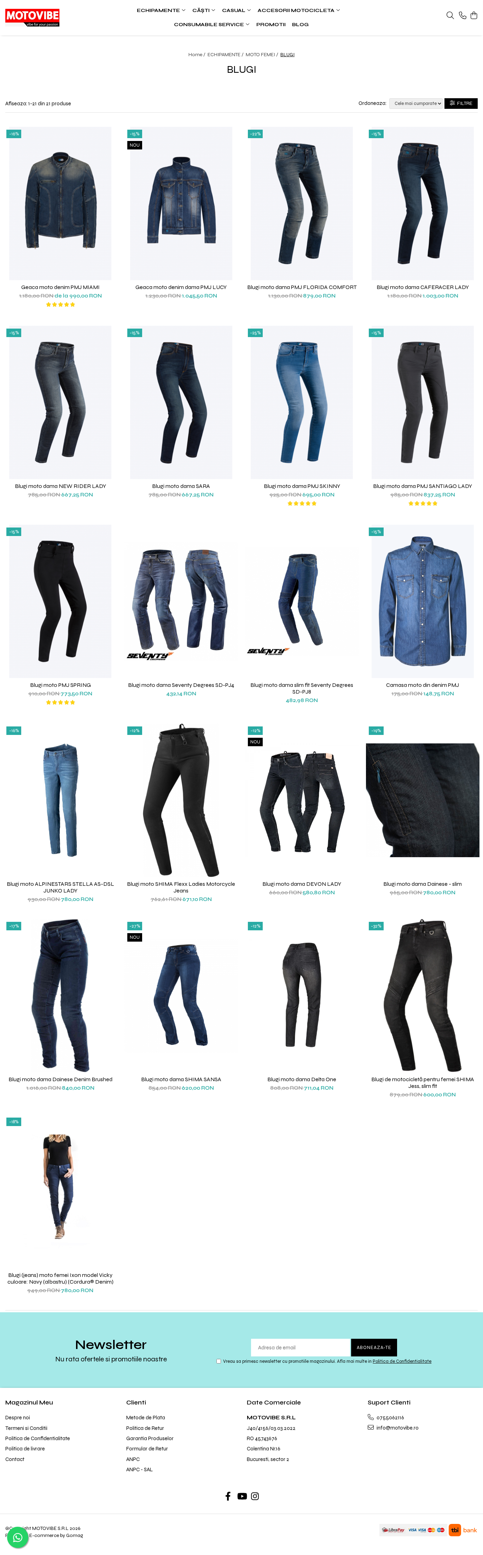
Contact (14, 1459)
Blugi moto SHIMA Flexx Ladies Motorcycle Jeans (181, 887)
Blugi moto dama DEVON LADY (301, 883)
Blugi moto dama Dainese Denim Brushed (60, 1079)
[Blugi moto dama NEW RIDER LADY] (60, 402)
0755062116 (390, 1417)
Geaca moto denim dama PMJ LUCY (181, 287)
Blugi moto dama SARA (181, 486)
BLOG (300, 25)
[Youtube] (241, 1497)
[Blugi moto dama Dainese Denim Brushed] (60, 995)
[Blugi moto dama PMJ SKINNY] (302, 402)
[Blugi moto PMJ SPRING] (60, 601)
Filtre (463, 103)
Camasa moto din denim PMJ (422, 685)
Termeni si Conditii (26, 1428)
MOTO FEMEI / (262, 55)
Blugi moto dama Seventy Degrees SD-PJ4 (181, 685)
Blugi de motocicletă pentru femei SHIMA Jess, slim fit (422, 1082)
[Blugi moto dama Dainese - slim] (423, 800)
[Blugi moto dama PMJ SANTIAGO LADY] (423, 402)
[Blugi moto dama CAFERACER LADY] (423, 203)
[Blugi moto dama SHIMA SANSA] (181, 995)
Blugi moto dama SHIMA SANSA (181, 1079)
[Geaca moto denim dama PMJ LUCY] (181, 203)
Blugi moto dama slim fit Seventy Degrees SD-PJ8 (301, 688)
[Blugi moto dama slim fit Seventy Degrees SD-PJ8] (302, 601)
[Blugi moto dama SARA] (181, 402)
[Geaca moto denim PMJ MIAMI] (60, 203)
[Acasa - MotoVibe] (48, 17)
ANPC (133, 1459)
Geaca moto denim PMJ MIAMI (60, 287)
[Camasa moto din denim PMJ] (423, 601)
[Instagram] (255, 1497)
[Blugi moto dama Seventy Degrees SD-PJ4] (181, 601)
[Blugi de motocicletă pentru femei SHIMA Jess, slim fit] (423, 995)
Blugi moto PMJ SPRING (60, 685)
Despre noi (17, 1417)
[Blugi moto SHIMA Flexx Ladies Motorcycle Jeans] (181, 800)
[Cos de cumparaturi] (474, 16)
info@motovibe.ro (397, 1428)
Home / (197, 55)
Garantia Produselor (150, 1438)
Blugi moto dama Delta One (301, 1079)
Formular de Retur (147, 1448)
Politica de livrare (25, 1448)
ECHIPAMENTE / (226, 55)
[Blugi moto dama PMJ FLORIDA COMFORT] (302, 203)
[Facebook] (228, 1497)
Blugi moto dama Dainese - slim (422, 883)
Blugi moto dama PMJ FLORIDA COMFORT (302, 287)
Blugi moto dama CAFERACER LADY (423, 287)
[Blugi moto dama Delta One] (302, 995)
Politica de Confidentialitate (402, 1361)
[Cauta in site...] (450, 16)
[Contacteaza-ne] (462, 16)
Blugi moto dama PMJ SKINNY (302, 486)
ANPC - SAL (139, 1469)
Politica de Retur (145, 1428)
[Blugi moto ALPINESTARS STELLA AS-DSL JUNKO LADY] (60, 800)
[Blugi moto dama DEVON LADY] (302, 800)
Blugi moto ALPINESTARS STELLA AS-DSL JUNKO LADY (60, 887)
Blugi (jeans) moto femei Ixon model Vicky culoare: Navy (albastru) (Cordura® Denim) (60, 1278)
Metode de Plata (145, 1417)
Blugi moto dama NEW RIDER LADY (60, 486)
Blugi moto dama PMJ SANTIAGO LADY (422, 486)
